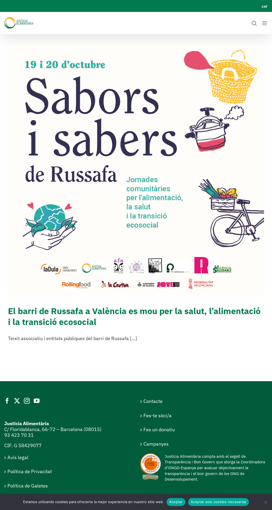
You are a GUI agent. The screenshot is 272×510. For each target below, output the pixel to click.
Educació (145, 181)
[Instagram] (27, 401)
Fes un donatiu (159, 430)
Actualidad (128, 181)
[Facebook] (7, 401)
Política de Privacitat (29, 471)
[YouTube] (37, 401)
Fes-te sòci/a (157, 415)
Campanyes (156, 444)
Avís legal (17, 457)
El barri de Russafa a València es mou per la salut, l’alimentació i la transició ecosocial (134, 316)
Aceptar (176, 502)
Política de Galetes (27, 486)
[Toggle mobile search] (254, 23)
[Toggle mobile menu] (265, 23)
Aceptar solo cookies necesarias (218, 502)
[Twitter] (17, 401)
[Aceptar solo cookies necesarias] (265, 502)
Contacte (153, 401)
